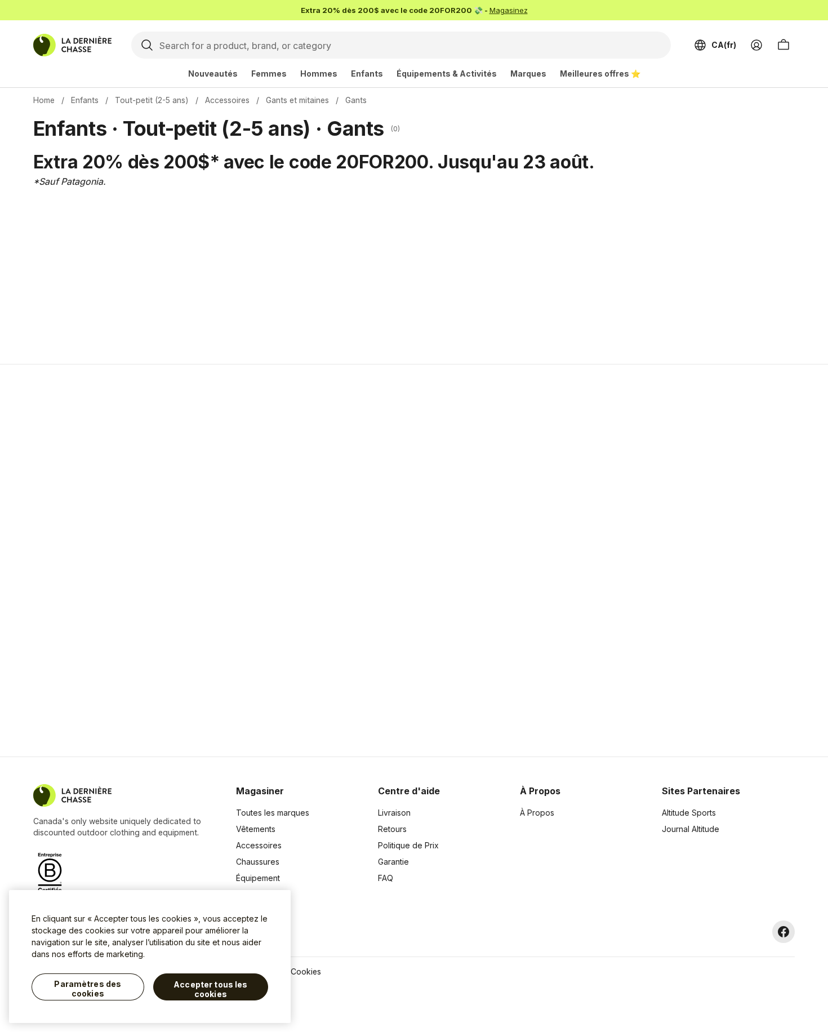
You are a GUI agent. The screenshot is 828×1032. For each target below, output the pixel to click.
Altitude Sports (689, 812)
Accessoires (227, 100)
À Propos (537, 812)
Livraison (394, 812)
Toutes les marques (272, 812)
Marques (528, 73)
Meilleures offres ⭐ (600, 73)
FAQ (385, 878)
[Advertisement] (234, 560)
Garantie (393, 861)
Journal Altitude (690, 829)
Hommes (318, 73)
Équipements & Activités (447, 73)
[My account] (756, 45)
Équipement (258, 878)
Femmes (269, 73)
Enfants (367, 73)
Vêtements (255, 829)
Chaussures (257, 861)
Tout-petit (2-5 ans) (152, 100)
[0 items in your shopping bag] (783, 45)
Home (44, 100)
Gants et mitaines (297, 100)
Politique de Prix (408, 845)
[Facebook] (783, 931)
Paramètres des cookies (87, 989)
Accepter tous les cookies (210, 989)
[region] (150, 956)
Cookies (306, 971)
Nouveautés (213, 73)
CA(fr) (723, 45)
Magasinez (508, 10)
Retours (392, 829)
